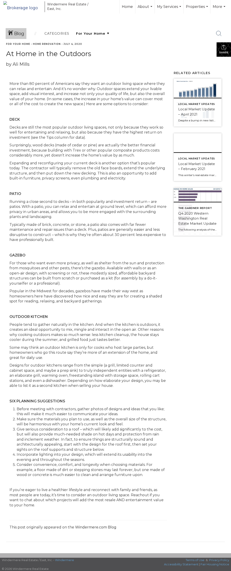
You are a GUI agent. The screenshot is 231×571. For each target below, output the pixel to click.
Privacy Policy (219, 560)
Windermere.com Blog (95, 527)
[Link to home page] (22, 7)
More (219, 9)
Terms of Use (195, 560)
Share (224, 52)
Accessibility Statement (181, 564)
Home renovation (47, 44)
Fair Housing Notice (215, 564)
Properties (197, 9)
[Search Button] (219, 33)
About (145, 9)
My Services (169, 9)
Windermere (64, 560)
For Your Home (18, 44)
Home (127, 7)
